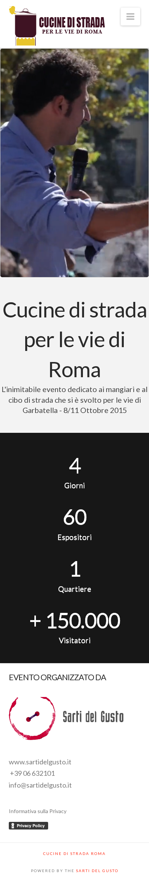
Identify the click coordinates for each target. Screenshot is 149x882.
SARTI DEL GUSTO (97, 870)
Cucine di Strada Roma (74, 853)
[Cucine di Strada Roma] (57, 26)
